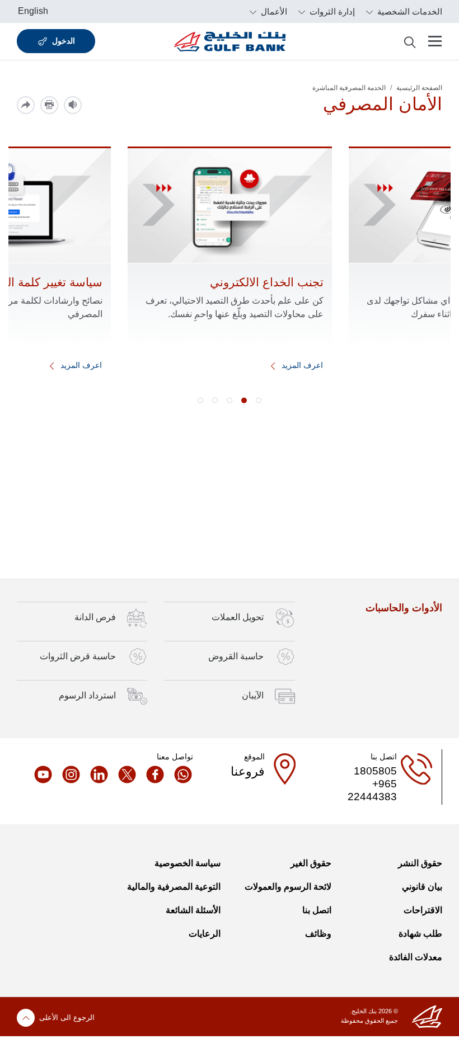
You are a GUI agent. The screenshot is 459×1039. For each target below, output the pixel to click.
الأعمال (273, 11)
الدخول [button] (63, 40)
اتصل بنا (316, 910)
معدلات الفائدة (415, 957)
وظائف (318, 933)
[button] (258, 400)
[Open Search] (410, 41)
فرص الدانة (95, 617)
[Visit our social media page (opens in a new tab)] (179, 774)
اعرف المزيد (301, 365)
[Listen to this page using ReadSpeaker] (73, 105)
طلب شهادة (420, 933)
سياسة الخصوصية (187, 863)
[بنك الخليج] (229, 41)
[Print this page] (49, 105)
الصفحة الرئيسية (419, 88)
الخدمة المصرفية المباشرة (349, 88)
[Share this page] (26, 105)
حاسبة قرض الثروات (78, 656)
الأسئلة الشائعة (193, 910)
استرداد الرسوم (87, 695)
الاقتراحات (423, 910)
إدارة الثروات (331, 11)
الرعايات (205, 933)
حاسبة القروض (236, 656)
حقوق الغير (311, 863)
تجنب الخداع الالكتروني (267, 282)
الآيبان (253, 695)
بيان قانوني (422, 886)
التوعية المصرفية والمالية (174, 886)
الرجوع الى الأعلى (67, 1017)
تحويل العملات (238, 617)
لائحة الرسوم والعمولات (288, 886)
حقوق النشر (420, 863)
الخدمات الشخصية (408, 11)
